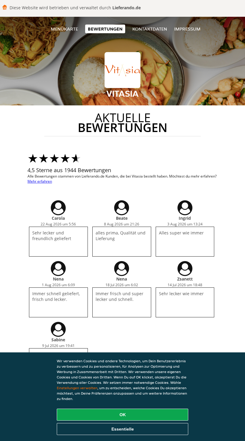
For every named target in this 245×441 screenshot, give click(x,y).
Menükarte (64, 29)
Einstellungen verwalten (77, 388)
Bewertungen (105, 29)
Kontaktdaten (149, 29)
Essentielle (122, 429)
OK (123, 414)
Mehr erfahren (39, 181)
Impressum (187, 29)
